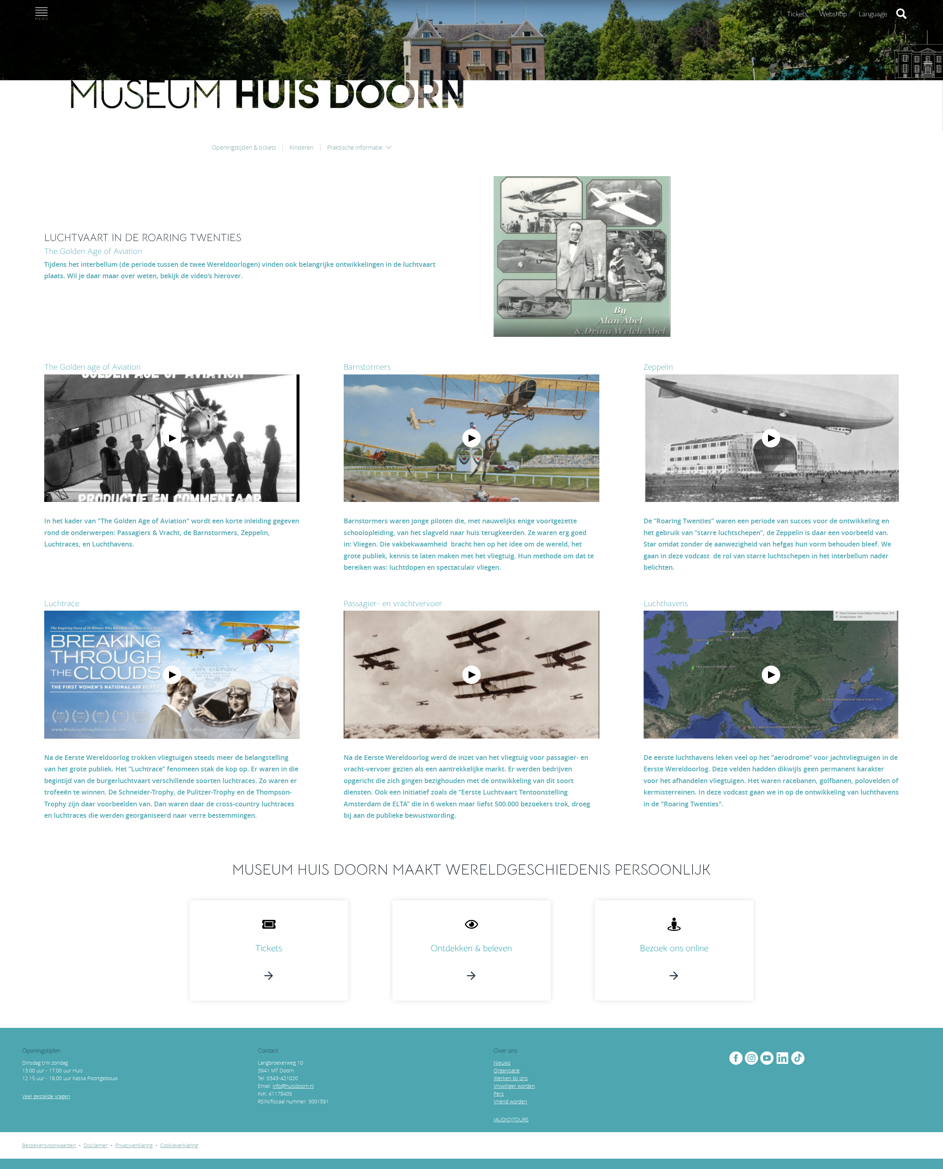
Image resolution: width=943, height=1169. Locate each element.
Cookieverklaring (179, 1145)
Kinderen (301, 147)
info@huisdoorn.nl (293, 1085)
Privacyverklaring (134, 1145)
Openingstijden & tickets (244, 147)
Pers (499, 1093)
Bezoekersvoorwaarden (49, 1145)
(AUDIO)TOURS (511, 1119)
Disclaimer (96, 1145)
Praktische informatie (354, 147)
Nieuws (502, 1062)
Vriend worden (510, 1101)
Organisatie (507, 1070)
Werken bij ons (511, 1078)
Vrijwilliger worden (514, 1085)
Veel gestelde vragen (46, 1096)
